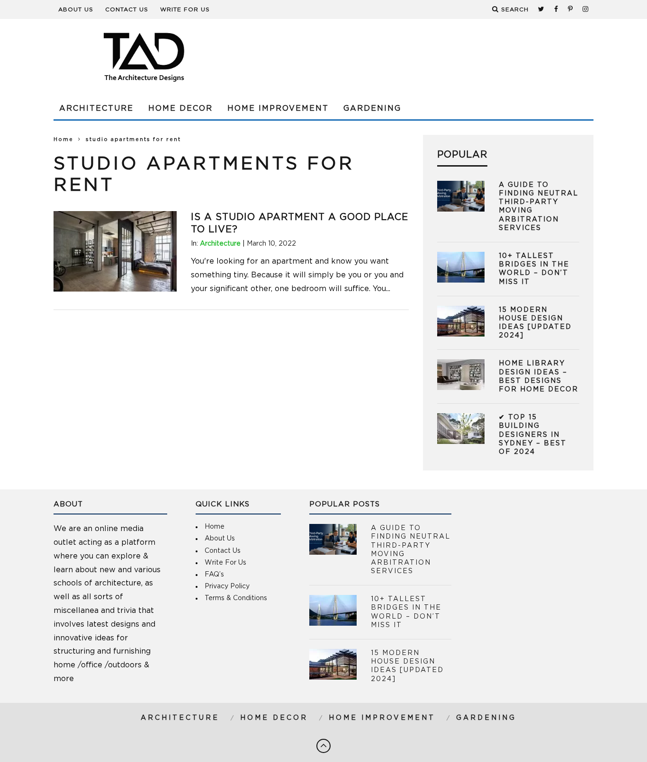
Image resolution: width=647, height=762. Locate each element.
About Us (75, 9)
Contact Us (126, 9)
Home (63, 139)
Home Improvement (278, 108)
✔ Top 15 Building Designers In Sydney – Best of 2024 (532, 434)
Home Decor (180, 108)
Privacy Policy (227, 586)
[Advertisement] (421, 56)
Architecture (96, 108)
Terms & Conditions (236, 598)
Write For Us (185, 9)
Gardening (372, 108)
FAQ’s (214, 574)
